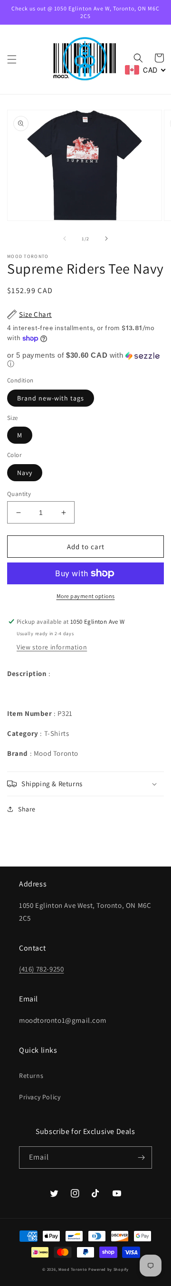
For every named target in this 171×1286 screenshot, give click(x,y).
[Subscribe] (141, 1157)
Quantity (19, 494)
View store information (52, 647)
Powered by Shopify (108, 1269)
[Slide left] (64, 238)
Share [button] (27, 809)
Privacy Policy (39, 1097)
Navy (24, 472)
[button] (11, 59)
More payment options (86, 596)
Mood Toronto (72, 1269)
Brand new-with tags (50, 398)
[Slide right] (106, 238)
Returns (31, 1075)
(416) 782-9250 (41, 968)
